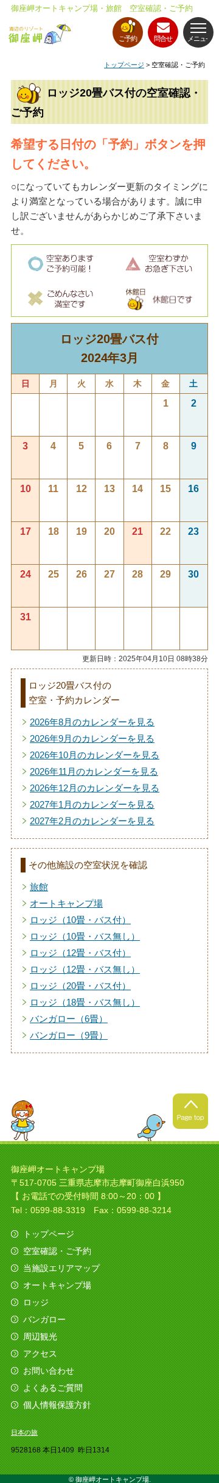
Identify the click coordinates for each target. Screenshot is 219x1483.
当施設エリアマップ (61, 1268)
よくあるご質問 (53, 1388)
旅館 (39, 887)
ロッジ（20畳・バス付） (80, 986)
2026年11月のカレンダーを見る (94, 771)
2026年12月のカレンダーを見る (94, 788)
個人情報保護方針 (57, 1405)
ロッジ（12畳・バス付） (80, 953)
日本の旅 (24, 1432)
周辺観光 (40, 1336)
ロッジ (36, 1302)
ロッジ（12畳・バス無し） (85, 969)
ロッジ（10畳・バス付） (80, 920)
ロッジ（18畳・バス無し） (85, 1002)
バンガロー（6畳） (69, 1018)
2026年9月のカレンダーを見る (92, 738)
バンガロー (44, 1319)
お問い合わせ (48, 1371)
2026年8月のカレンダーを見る (92, 722)
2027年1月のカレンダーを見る (92, 804)
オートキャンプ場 (66, 903)
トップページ (124, 64)
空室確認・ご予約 (57, 1251)
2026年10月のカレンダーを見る (94, 755)
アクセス (40, 1353)
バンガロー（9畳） (69, 1035)
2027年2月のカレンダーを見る (92, 821)
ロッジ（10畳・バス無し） (85, 936)
